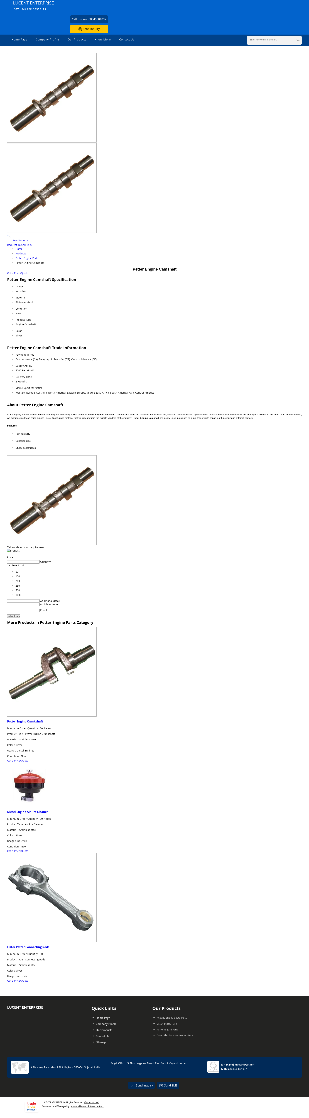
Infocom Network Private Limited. (87, 1106)
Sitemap (101, 1042)
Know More (103, 39)
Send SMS (170, 1085)
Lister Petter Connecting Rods (28, 947)
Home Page (19, 39)
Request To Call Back (19, 245)
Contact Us (126, 39)
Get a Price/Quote (17, 273)
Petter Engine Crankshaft (25, 721)
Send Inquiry (91, 29)
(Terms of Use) (91, 1102)
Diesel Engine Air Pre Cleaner (27, 812)
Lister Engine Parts (167, 1023)
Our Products (77, 39)
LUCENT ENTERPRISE (33, 5)
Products (21, 253)
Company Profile (47, 39)
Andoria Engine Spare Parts (172, 1017)
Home (19, 248)
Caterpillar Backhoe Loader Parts (175, 1035)
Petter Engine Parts (27, 258)
